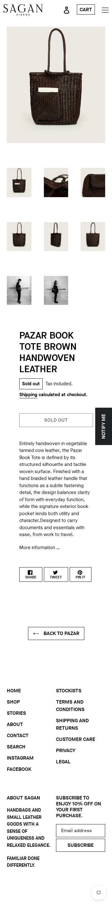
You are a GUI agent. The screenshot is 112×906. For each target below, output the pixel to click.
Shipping (28, 394)
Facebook (19, 769)
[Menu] (105, 10)
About (15, 724)
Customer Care (75, 739)
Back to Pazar (60, 633)
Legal (63, 761)
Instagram (20, 758)
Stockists (69, 690)
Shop (13, 702)
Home (14, 690)
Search (16, 746)
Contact (18, 735)
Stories (16, 713)
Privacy (65, 750)
